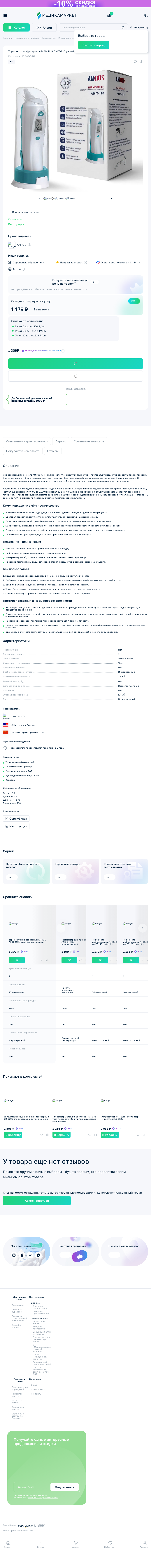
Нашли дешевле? (75, 388)
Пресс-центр (38, 1389)
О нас (34, 1384)
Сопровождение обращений (20, 1388)
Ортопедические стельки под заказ (42, 1339)
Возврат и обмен (17, 1401)
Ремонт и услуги (17, 1394)
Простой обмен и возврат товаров (22, 865)
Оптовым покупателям (40, 1307)
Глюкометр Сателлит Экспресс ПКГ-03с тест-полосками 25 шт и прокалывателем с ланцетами (75, 1118)
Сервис (60, 441)
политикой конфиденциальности (43, 1497)
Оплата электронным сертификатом (117, 865)
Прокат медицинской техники (40, 1356)
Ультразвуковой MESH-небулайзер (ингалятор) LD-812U (119, 1117)
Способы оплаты (16, 1326)
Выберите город (141, 27)
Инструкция (16, 224)
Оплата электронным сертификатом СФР (41, 1370)
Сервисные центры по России (18, 1415)
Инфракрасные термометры (73, 37)
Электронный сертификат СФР (42, 1363)
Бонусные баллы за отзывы (42, 1333)
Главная (7, 37)
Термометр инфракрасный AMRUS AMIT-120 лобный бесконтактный (135, 943)
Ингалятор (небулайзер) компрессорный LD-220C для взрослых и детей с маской (26, 1117)
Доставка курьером (17, 1310)
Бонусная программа (39, 1327)
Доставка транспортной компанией (19, 1318)
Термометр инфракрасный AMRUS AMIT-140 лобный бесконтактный (104, 943)
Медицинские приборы (27, 37)
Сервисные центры (67, 864)
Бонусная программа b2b (41, 1312)
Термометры (49, 37)
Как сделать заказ (39, 1322)
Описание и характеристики (27, 441)
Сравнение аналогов (89, 441)
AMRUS (21, 245)
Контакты (36, 1393)
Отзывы (52, 451)
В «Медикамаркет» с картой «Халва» (42, 1348)
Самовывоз (18, 1305)
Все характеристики (25, 212)
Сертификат (16, 219)
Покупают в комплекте (22, 451)
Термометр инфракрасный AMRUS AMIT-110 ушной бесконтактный (27, 940)
